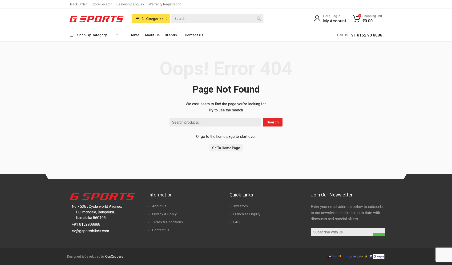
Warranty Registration (165, 4)
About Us (152, 35)
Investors (240, 206)
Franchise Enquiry (246, 214)
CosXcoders (114, 256)
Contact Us (194, 35)
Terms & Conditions (167, 222)
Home (134, 35)
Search (273, 122)
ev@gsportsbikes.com (90, 231)
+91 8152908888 (86, 224)
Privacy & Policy (164, 214)
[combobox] (217, 18)
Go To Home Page (226, 148)
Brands (171, 35)
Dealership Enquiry (130, 4)
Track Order (78, 4)
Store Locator (102, 4)
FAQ (236, 222)
